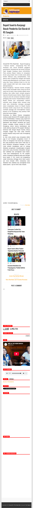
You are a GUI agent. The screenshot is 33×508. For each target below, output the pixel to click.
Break (5, 20)
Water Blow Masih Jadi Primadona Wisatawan (16, 280)
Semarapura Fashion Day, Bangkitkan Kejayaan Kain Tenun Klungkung (16, 231)
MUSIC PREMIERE (8, 382)
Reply (5, 35)
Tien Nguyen (28, 505)
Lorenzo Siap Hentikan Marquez (16, 276)
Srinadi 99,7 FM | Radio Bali (14, 505)
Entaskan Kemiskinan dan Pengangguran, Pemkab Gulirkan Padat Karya (16, 267)
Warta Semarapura (12, 35)
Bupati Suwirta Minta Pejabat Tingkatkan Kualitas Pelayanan (16, 249)
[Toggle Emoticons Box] (4, 289)
